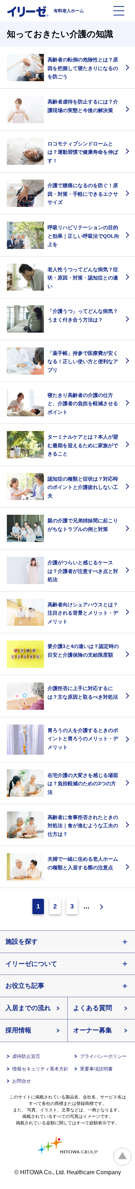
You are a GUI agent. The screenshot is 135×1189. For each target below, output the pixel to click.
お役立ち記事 (24, 985)
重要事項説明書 (96, 1069)
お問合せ (21, 1081)
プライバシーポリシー (103, 1056)
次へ (99, 906)
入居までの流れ (28, 1008)
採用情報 (18, 1030)
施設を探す (21, 941)
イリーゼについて (31, 963)
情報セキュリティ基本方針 (40, 1069)
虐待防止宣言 (26, 1056)
